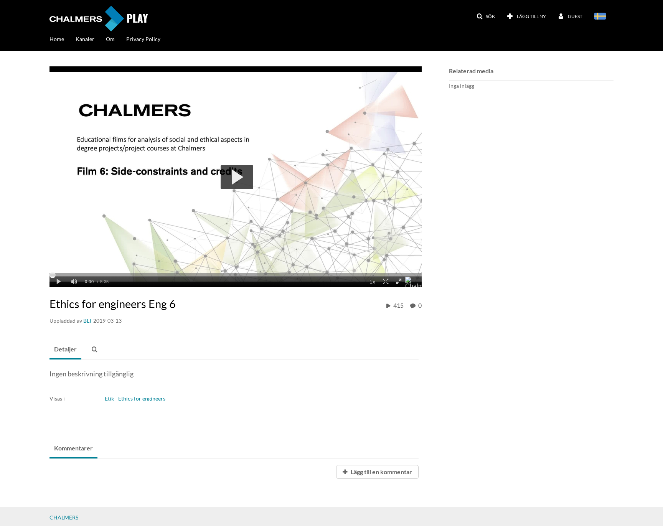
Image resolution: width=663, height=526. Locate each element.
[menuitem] (62, 38)
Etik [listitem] (109, 398)
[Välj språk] (601, 17)
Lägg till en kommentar (381, 471)
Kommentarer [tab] (73, 448)
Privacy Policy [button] (143, 39)
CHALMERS (63, 517)
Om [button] (110, 39)
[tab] (65, 349)
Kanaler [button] (85, 39)
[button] (486, 16)
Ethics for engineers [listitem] (141, 398)
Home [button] (56, 39)
